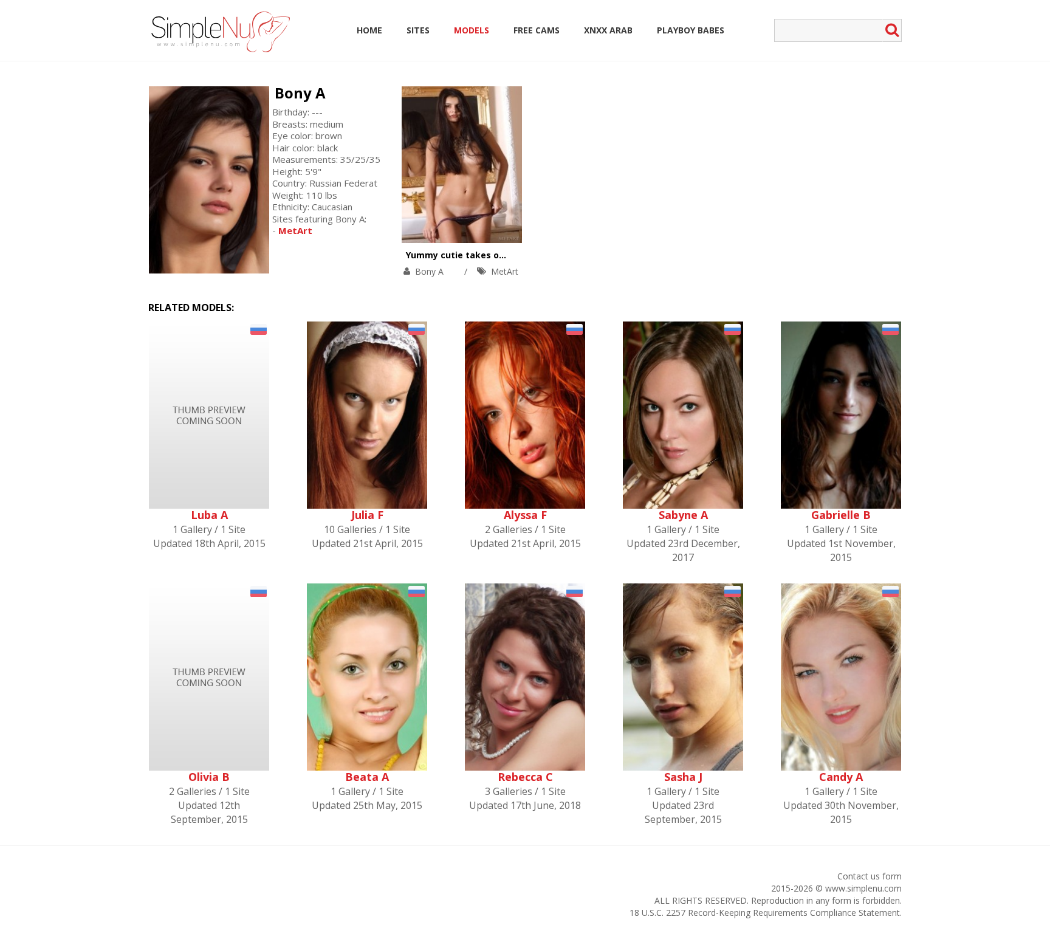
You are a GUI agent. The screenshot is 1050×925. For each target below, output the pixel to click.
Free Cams (536, 30)
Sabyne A (683, 514)
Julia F (367, 514)
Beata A (367, 776)
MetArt (504, 271)
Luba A (209, 514)
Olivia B (209, 776)
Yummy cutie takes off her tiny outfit (488, 255)
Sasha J (683, 776)
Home (369, 30)
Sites (418, 30)
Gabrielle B (841, 514)
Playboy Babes (690, 30)
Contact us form (869, 876)
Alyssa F (525, 514)
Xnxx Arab (608, 30)
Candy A (841, 776)
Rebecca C (525, 776)
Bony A (300, 93)
